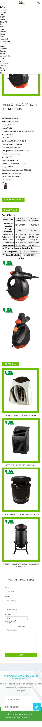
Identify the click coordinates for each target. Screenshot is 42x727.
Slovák (2, 68)
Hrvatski (3, 32)
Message (21, 626)
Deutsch (3, 44)
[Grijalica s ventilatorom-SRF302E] (20, 390)
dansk (2, 36)
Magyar (3, 46)
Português (4, 63)
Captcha (8, 615)
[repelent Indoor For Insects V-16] (21, 440)
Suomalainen (5, 41)
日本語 (2, 17)
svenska (3, 70)
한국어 (2, 19)
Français (3, 12)
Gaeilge (3, 51)
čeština (2, 34)
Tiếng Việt (3, 22)
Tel (6, 605)
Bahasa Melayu (5, 56)
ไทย (1, 24)
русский (3, 10)
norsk (2, 58)
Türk (1, 73)
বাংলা (1, 27)
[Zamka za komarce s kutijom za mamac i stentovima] (21, 539)
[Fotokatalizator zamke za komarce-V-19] (21, 490)
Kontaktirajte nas (13, 200)
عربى (2, 29)
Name (7, 587)
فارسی (2, 61)
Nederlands (4, 39)
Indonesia (3, 49)
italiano (2, 53)
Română (3, 66)
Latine (2, 15)
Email (7, 596)
